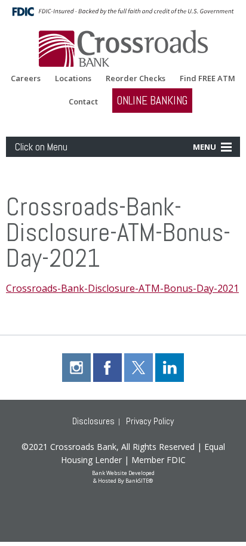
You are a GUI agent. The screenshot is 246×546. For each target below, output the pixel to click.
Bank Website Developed (123, 475)
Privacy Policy (150, 421)
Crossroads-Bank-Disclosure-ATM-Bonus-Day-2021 (122, 288)
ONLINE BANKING (152, 100)
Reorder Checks (135, 78)
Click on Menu (41, 146)
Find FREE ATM (207, 78)
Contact (83, 102)
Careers (26, 78)
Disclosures (93, 421)
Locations (73, 78)
